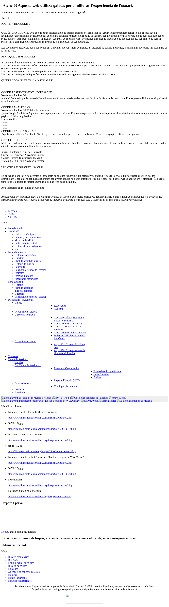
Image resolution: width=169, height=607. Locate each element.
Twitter (11, 213)
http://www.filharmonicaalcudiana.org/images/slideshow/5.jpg (40, 485)
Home (4, 531)
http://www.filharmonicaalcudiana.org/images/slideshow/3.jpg (40, 462)
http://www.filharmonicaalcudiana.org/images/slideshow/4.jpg (40, 496)
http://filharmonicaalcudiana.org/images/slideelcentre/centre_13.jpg (42, 451)
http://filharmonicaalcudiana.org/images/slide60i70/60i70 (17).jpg (42, 428)
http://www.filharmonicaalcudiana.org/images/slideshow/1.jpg (40, 440)
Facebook (13, 211)
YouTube (12, 216)
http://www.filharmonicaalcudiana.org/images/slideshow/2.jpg (40, 417)
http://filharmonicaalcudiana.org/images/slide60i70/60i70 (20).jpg (42, 474)
